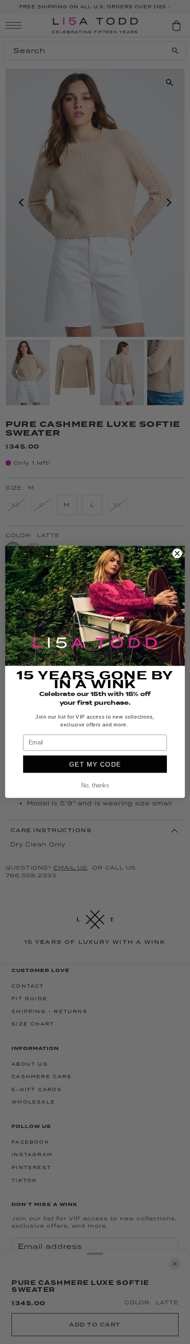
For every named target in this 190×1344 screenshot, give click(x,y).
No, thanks (95, 786)
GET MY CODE (95, 764)
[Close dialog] (177, 553)
